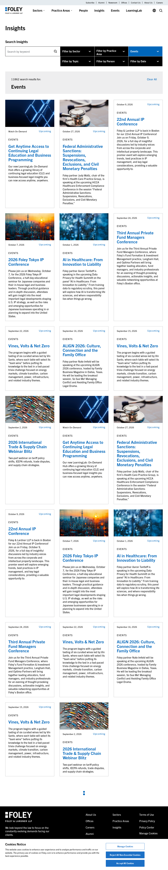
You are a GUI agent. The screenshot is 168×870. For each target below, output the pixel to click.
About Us (148, 3)
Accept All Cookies (125, 863)
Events (115, 10)
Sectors (37, 10)
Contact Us (135, 3)
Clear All (152, 79)
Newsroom (112, 3)
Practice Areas (61, 10)
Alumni (101, 3)
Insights (99, 10)
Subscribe (90, 3)
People (83, 10)
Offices (124, 3)
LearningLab (134, 10)
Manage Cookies (125, 846)
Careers (159, 3)
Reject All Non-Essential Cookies (125, 854)
